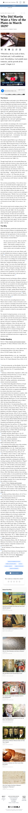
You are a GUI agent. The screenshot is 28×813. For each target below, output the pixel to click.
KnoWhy (5, 7)
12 (15, 274)
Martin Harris (19, 554)
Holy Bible (13, 801)
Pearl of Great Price (14, 802)
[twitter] (5, 49)
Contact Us (3, 800)
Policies (24, 799)
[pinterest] (9, 49)
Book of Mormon (14, 797)
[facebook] (2, 49)
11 (25, 260)
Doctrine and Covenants (13, 800)
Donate (14, 5)
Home (1, 7)
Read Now (14, 598)
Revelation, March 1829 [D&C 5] (10, 446)
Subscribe (24, 800)
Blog (3, 797)
